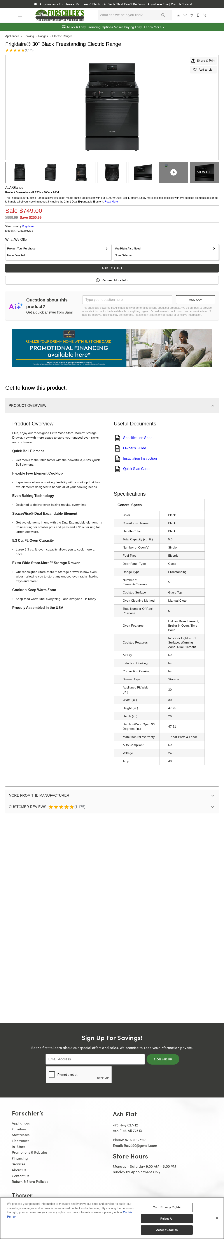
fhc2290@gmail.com (140, 1145)
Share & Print (206, 60)
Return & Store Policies (30, 1181)
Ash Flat (125, 1113)
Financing (20, 1158)
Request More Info (115, 280)
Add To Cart (112, 268)
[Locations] (192, 15)
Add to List (206, 69)
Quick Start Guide (136, 469)
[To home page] (59, 15)
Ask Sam (195, 299)
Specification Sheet (138, 438)
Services (18, 1164)
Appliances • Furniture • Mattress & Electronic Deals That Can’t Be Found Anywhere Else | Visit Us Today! (115, 4)
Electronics (20, 1140)
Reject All (166, 1218)
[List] (185, 15)
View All (204, 172)
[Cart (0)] (205, 15)
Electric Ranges (62, 36)
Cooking (29, 36)
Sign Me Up (163, 1059)
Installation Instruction (140, 458)
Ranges (43, 36)
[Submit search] (163, 15)
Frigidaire (28, 226)
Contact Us (21, 1175)
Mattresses (21, 1134)
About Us (19, 1169)
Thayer (22, 1194)
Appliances (12, 36)
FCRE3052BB (24, 231)
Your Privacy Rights (166, 1207)
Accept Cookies (167, 1230)
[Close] (217, 1218)
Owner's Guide (134, 448)
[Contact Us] (198, 15)
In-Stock (18, 1146)
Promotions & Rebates (29, 1152)
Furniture (19, 1129)
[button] (20, 15)
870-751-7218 (135, 1139)
